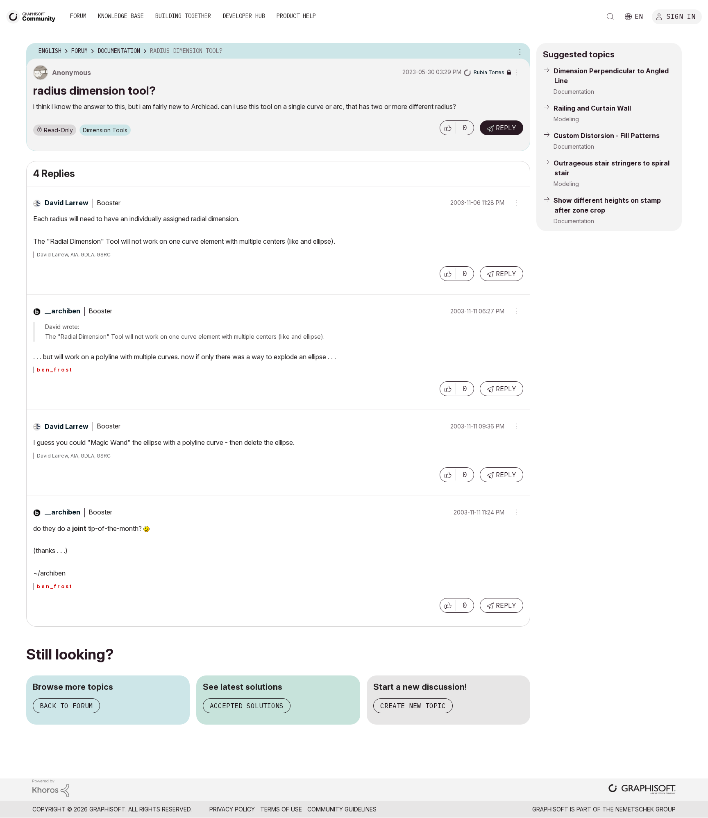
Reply (506, 128)
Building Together (183, 16)
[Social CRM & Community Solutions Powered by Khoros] (50, 787)
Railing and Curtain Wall (592, 108)
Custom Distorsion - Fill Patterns (607, 135)
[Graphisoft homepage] (642, 790)
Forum (78, 16)
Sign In (681, 16)
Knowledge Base (121, 16)
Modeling (566, 119)
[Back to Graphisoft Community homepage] (33, 15)
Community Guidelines (342, 809)
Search (610, 17)
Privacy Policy (232, 809)
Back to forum (66, 706)
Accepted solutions (247, 706)
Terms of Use (281, 809)
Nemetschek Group (645, 809)
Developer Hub (243, 16)
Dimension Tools (105, 130)
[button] (448, 128)
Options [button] (518, 51)
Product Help (296, 16)
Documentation (574, 91)
